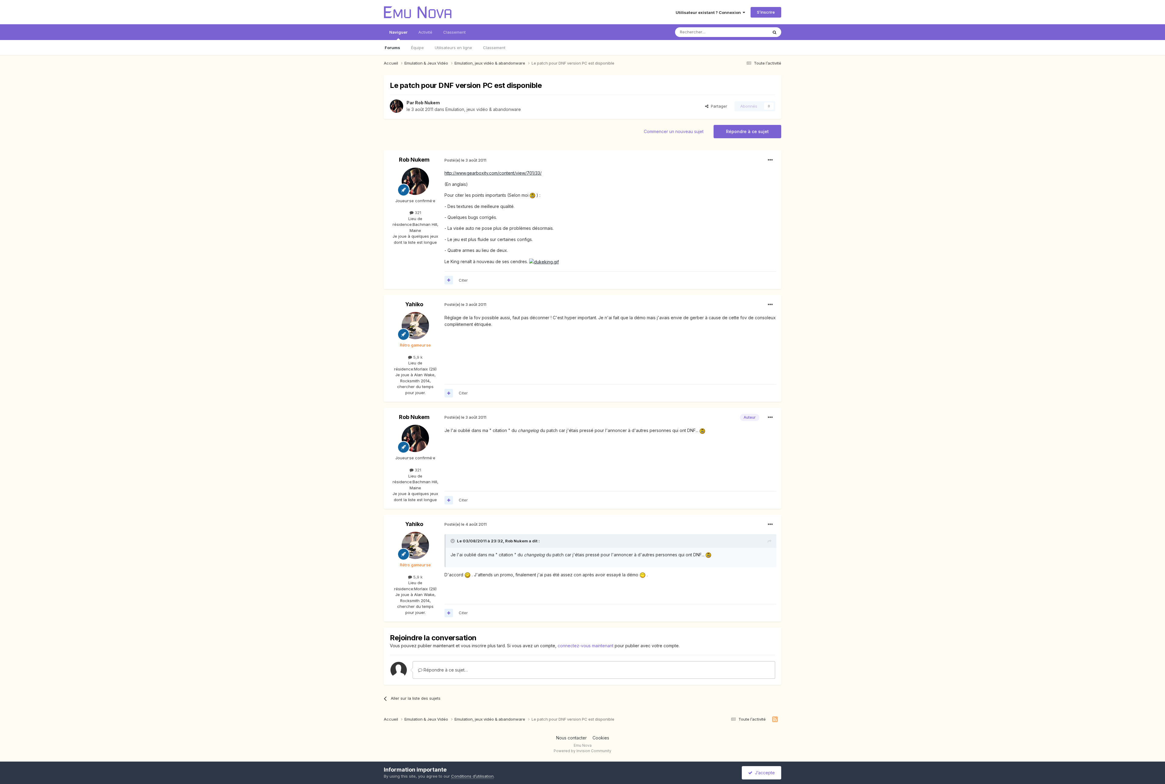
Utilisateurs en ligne (453, 47)
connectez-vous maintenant (585, 645)
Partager (717, 106)
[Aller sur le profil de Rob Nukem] (396, 106)
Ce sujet (752, 32)
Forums (392, 47)
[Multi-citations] (448, 280)
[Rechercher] (774, 32)
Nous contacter (571, 737)
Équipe (417, 47)
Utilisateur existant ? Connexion (709, 12)
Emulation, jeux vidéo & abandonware (483, 109)
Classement (494, 47)
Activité (425, 32)
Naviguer (398, 32)
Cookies (601, 737)
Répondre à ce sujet (747, 131)
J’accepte (763, 772)
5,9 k (417, 357)
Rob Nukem (427, 102)
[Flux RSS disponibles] (775, 719)
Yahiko (414, 304)
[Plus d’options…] (770, 160)
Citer (463, 280)
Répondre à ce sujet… (445, 669)
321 (417, 212)
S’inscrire (766, 12)
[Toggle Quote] (453, 540)
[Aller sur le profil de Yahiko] (415, 325)
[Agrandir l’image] (532, 195)
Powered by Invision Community (582, 751)
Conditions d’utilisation (472, 776)
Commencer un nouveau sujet (674, 131)
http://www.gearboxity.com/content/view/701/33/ (493, 173)
